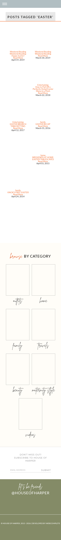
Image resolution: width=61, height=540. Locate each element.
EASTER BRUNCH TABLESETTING (18, 125)
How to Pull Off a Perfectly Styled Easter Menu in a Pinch (43, 89)
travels (43, 345)
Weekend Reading (18, 51)
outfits (17, 300)
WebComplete (53, 523)
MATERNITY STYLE (43, 390)
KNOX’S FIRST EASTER (18, 192)
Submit (46, 470)
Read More (18, 58)
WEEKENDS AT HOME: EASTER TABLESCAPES (43, 158)
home (43, 155)
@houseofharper (30, 492)
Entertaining (42, 85)
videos (30, 434)
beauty (17, 390)
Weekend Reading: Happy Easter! (18, 54)
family (43, 122)
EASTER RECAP (43, 124)
